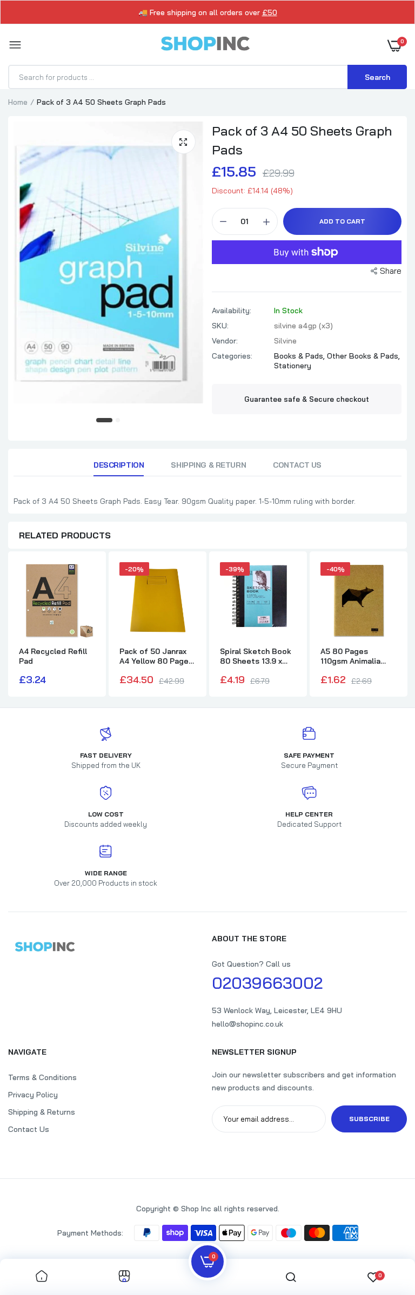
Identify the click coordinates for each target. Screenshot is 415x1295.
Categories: (232, 356)
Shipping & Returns (41, 1112)
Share (390, 271)
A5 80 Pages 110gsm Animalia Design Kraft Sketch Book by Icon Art (358, 656)
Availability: (231, 310)
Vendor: (225, 341)
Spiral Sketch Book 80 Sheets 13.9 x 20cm (255, 656)
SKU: (220, 326)
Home (18, 102)
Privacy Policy (33, 1095)
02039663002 (267, 983)
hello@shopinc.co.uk (247, 1024)
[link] (42, 1277)
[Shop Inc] (205, 45)
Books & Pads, (300, 356)
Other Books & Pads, (363, 356)
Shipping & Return (208, 465)
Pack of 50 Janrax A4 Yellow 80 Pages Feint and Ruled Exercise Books (156, 656)
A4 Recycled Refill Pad (53, 656)
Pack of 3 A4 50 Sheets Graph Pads (302, 140)
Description (118, 465)
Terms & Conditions (42, 1077)
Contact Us (297, 465)
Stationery (292, 365)
